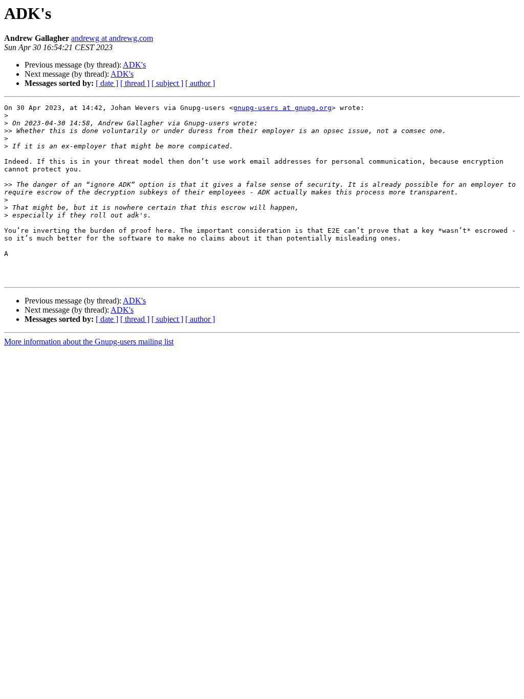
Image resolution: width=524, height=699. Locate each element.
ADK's (134, 64)
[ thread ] (134, 83)
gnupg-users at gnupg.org (282, 108)
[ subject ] (167, 83)
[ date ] (107, 83)
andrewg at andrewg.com (112, 38)
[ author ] (200, 83)
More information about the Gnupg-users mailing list (88, 341)
